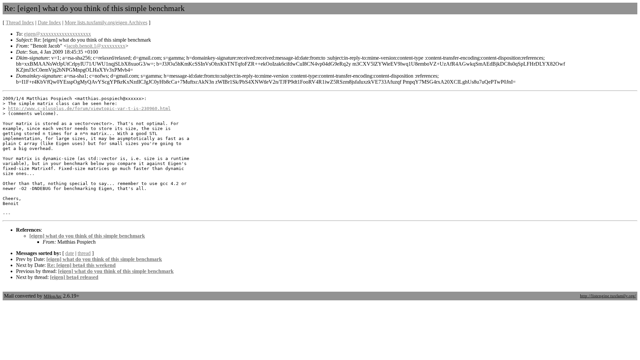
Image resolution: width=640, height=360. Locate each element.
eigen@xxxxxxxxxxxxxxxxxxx (57, 34)
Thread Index (20, 22)
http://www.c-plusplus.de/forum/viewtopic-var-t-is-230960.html (89, 108)
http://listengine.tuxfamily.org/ (608, 295)
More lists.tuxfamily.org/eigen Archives (106, 22)
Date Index (49, 22)
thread (84, 253)
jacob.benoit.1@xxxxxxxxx (96, 46)
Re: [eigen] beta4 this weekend (81, 265)
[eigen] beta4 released (74, 277)
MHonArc (53, 296)
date (69, 253)
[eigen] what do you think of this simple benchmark (87, 236)
